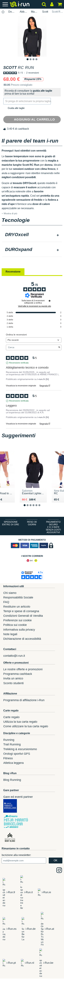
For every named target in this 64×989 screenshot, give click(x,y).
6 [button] (42, 507)
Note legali (10, 634)
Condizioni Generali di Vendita (23, 615)
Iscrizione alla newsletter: (16, 855)
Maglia (35, 11)
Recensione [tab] (13, 271)
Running (8, 739)
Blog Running (12, 779)
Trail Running (12, 744)
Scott (45, 11)
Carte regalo (11, 717)
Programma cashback (17, 673)
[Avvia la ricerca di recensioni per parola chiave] (59, 347)
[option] (32, 36)
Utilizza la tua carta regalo (20, 721)
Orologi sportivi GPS (16, 753)
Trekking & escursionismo (20, 749)
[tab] (32, 235)
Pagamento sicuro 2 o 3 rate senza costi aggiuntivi (53, 527)
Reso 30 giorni (32, 523)
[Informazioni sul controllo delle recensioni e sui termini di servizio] (49, 300)
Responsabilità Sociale (18, 597)
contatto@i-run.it (14, 655)
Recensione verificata (19, 363)
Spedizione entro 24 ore (10, 523)
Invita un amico (13, 678)
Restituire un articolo (16, 606)
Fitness (8, 758)
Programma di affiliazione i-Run (23, 700)
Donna (12, 11)
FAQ (6, 602)
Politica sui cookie (15, 625)
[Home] (3, 11)
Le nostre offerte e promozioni (23, 669)
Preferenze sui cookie (17, 620)
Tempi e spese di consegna (21, 611)
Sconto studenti (13, 683)
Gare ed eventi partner (18, 796)
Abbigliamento (23, 11)
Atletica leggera (13, 762)
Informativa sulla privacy (19, 629)
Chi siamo (9, 593)
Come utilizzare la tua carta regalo (25, 726)
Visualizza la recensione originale (21, 386)
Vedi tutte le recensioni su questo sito (34, 306)
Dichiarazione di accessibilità (22, 638)
